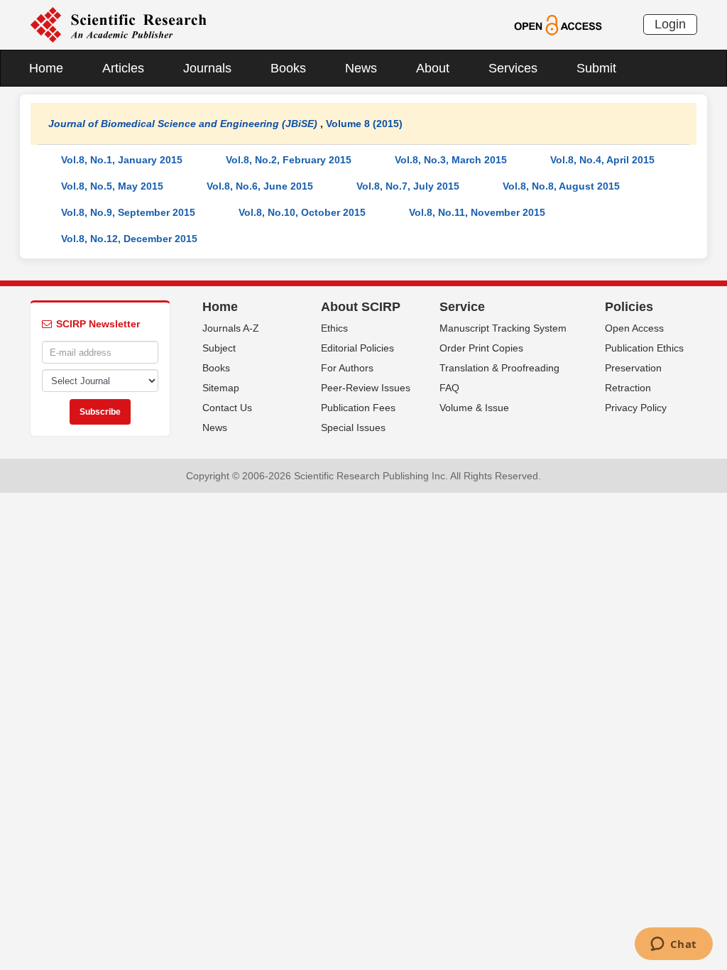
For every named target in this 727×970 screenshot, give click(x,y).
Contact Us (227, 407)
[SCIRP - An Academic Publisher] (118, 24)
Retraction (628, 387)
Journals (207, 68)
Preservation (633, 368)
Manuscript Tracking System (503, 328)
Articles (123, 68)
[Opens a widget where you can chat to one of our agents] (673, 945)
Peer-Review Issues (365, 387)
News (361, 68)
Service (462, 307)
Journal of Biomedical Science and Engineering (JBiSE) (182, 123)
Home (46, 68)
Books (288, 68)
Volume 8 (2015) (364, 123)
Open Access (634, 328)
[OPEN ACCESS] (557, 24)
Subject (219, 348)
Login (670, 24)
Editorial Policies (357, 348)
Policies (629, 307)
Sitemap (220, 387)
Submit (596, 68)
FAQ (449, 387)
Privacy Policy (636, 407)
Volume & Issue (474, 407)
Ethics (334, 328)
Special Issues (353, 427)
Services (512, 68)
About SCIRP (360, 307)
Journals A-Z (230, 328)
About (432, 68)
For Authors (347, 368)
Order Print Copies (481, 348)
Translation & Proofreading (499, 368)
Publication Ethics (644, 348)
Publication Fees (358, 407)
